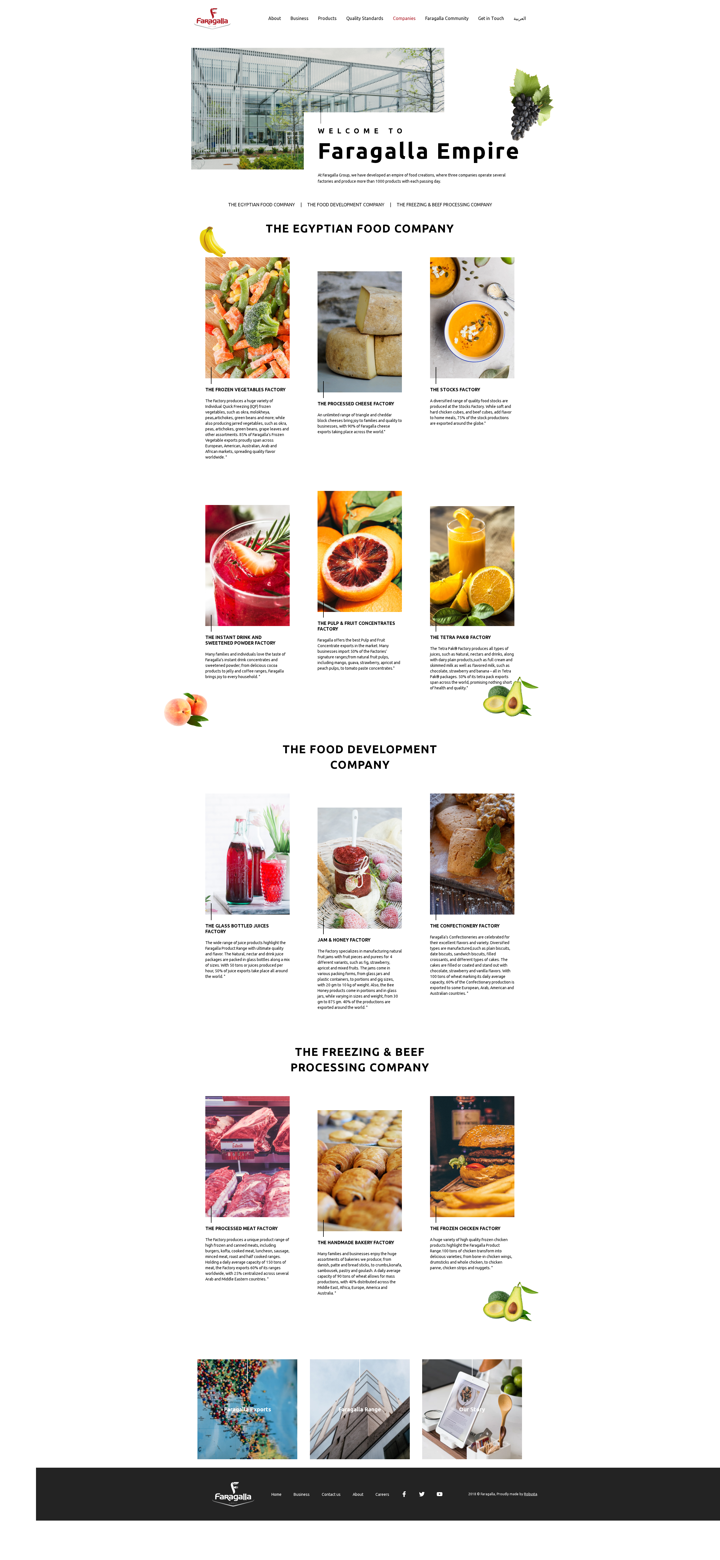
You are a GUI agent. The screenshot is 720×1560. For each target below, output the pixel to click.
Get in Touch (491, 18)
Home (276, 1494)
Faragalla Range (359, 1409)
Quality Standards (364, 18)
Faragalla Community (447, 18)
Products (327, 18)
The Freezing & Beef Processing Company (444, 204)
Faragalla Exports (247, 1409)
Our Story (472, 1409)
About (274, 18)
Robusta (530, 1494)
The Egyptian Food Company (261, 204)
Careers (382, 1494)
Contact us (331, 1494)
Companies (404, 18)
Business (300, 18)
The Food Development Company (345, 204)
